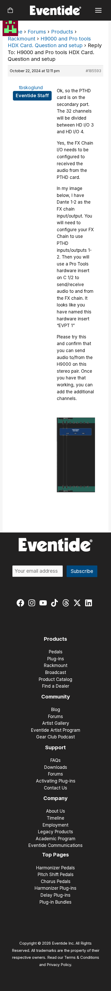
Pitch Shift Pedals (56, 874)
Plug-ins (55, 658)
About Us (55, 811)
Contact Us (55, 787)
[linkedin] (90, 603)
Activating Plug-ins (55, 781)
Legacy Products (55, 831)
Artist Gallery (55, 723)
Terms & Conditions (81, 957)
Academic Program (55, 838)
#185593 (93, 70)
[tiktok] (56, 603)
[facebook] (22, 603)
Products (62, 32)
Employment (55, 825)
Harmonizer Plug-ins (55, 888)
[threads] (67, 603)
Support (55, 747)
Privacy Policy (59, 964)
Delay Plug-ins (55, 895)
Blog (55, 709)
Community (55, 697)
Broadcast (55, 672)
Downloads (55, 767)
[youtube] (44, 603)
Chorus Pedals (55, 881)
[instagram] (33, 603)
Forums (37, 32)
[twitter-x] (78, 603)
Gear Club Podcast (55, 736)
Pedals (55, 651)
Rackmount (21, 39)
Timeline (55, 818)
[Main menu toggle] (98, 10)
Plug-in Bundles (55, 902)
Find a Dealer (55, 686)
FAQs (55, 760)
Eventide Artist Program (55, 730)
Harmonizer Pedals (55, 867)
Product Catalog (55, 679)
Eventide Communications (55, 845)
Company (55, 798)
